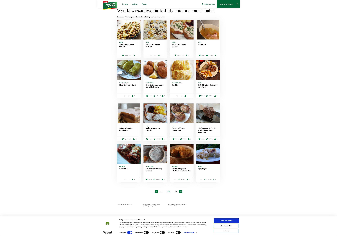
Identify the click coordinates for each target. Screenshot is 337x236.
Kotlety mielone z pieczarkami (178, 129)
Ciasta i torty (123, 126)
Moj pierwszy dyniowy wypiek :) (154, 170)
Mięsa (121, 42)
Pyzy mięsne (202, 169)
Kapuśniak (202, 44)
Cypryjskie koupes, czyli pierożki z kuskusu (154, 86)
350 (176, 191)
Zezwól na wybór (226, 226)
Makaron (122, 166)
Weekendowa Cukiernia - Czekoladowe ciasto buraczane (207, 130)
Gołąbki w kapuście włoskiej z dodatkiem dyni (181, 170)
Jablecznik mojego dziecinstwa (126, 129)
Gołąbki (175, 85)
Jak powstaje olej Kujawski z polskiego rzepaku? (151, 205)
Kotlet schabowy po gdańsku (179, 45)
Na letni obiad (150, 82)
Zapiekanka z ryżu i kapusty (126, 45)
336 (168, 191)
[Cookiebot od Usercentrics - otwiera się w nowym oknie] (107, 232)
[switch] (146, 232)
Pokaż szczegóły (189, 232)
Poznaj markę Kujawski (124, 204)
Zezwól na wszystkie (226, 220)
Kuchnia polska (124, 82)
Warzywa (174, 166)
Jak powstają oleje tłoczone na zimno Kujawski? (177, 205)
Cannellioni (123, 169)
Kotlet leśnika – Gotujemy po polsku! (207, 86)
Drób (147, 42)
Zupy (199, 42)
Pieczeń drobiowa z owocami (153, 45)
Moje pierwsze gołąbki (127, 85)
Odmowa (226, 231)
